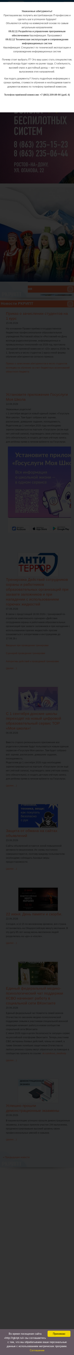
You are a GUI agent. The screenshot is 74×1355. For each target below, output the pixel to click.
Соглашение (37, 1350)
